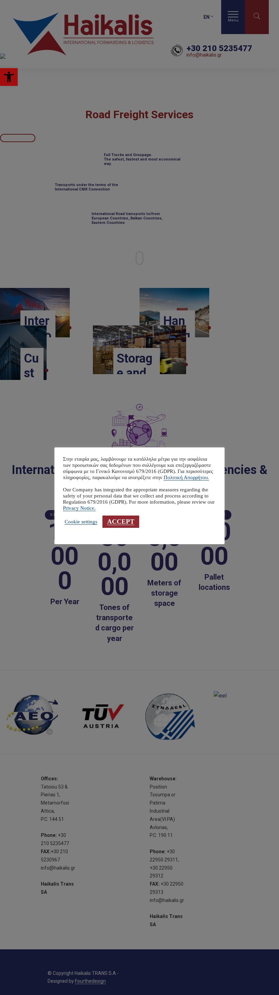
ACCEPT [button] (120, 521)
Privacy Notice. (79, 508)
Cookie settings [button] (81, 521)
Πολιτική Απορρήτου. (186, 477)
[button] (9, 77)
